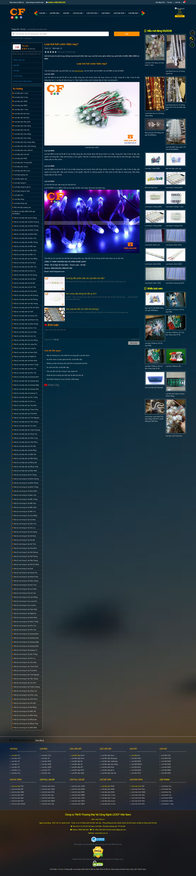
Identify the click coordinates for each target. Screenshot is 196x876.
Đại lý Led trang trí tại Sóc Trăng (25, 654)
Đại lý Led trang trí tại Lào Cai (25, 593)
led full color (79, 71)
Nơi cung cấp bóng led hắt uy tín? (81, 294)
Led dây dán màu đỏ (21, 154)
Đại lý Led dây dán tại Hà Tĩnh (25, 287)
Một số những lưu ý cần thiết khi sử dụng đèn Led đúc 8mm (68, 355)
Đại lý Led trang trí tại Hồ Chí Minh (26, 564)
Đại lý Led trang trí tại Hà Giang (25, 532)
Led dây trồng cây (20, 203)
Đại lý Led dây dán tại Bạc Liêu (25, 238)
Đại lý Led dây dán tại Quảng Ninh (26, 389)
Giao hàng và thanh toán (35, 2)
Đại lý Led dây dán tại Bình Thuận (26, 230)
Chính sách (142, 869)
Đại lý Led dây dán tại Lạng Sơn (25, 344)
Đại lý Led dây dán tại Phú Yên (25, 373)
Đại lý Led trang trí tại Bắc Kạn (25, 503)
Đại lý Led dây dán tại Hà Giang (25, 275)
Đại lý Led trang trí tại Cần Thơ (25, 524)
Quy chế (133, 869)
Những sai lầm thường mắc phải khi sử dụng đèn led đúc (67, 363)
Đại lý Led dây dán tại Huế (23, 311)
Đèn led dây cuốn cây (173, 168)
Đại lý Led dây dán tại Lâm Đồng (26, 340)
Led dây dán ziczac (21, 166)
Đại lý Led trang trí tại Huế (23, 568)
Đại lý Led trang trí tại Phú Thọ (25, 626)
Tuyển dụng (17, 76)
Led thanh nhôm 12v (152, 245)
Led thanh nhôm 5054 (153, 264)
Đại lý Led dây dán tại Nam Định (25, 352)
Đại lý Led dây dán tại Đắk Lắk (25, 454)
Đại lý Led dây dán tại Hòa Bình (25, 291)
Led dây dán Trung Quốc (23, 162)
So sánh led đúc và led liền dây (58, 367)
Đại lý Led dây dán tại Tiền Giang (26, 422)
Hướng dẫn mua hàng (72, 869)
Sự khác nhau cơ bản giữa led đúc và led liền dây (64, 359)
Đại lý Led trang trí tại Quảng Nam (26, 638)
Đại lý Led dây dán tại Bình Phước (26, 226)
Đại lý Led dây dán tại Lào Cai (25, 336)
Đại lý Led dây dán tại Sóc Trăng (26, 397)
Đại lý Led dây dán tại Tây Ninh (25, 405)
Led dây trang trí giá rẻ (22, 187)
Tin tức (169, 2)
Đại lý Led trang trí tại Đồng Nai (25, 719)
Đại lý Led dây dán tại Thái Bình (25, 413)
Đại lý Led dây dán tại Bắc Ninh (25, 250)
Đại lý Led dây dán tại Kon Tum (25, 328)
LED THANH (165, 779)
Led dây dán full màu (21, 118)
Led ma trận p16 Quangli (154, 387)
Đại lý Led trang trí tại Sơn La (24, 658)
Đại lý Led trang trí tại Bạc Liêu (25, 495)
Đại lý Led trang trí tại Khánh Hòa (26, 577)
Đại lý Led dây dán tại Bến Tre (25, 254)
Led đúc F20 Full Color (174, 436)
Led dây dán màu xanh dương (25, 146)
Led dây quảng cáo (21, 175)
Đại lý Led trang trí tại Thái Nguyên (26, 674)
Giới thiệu (53, 869)
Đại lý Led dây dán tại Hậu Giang (26, 303)
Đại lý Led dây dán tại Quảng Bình (26, 377)
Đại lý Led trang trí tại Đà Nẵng (25, 707)
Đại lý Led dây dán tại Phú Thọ (25, 369)
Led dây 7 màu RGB (152, 168)
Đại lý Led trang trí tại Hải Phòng (26, 556)
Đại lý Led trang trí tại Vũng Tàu (25, 691)
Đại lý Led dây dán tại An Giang (25, 218)
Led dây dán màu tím (21, 130)
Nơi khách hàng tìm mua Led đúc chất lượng (63, 379)
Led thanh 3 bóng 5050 (153, 226)
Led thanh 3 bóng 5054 (174, 187)
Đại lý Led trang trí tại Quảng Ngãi (26, 642)
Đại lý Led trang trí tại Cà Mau (25, 519)
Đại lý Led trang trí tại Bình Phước (26, 483)
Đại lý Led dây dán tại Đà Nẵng (25, 450)
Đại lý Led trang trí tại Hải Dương (26, 552)
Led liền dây (75, 755)
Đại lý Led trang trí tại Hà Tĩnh (25, 544)
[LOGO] (17, 12)
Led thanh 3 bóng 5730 (174, 226)
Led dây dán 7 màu (21, 109)
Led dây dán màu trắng (22, 134)
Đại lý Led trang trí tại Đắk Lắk (25, 711)
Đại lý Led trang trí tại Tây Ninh (25, 662)
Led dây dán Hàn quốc (22, 122)
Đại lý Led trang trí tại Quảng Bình (26, 634)
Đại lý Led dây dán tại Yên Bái (25, 446)
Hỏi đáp (16, 70)
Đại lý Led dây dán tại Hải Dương (26, 295)
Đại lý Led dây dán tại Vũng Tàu (25, 434)
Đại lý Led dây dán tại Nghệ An (25, 356)
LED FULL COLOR (47, 779)
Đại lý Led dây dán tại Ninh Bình (25, 360)
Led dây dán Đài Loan (22, 171)
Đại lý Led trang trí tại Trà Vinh (25, 683)
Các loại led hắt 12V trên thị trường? (82, 309)
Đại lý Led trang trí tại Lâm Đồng (26, 597)
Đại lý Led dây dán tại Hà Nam (25, 279)
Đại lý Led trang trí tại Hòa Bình (25, 548)
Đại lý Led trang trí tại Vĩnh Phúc (25, 699)
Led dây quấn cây (20, 179)
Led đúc (14, 755)
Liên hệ (177, 2)
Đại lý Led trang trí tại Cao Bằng (25, 515)
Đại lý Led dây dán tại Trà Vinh (25, 426)
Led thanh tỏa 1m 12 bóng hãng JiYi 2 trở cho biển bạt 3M (175, 107)
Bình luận (56, 48)
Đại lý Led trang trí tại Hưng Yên (25, 573)
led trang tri (28, 38)
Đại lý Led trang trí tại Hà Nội (24, 540)
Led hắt (134, 755)
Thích (46, 48)
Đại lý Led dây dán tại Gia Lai (24, 271)
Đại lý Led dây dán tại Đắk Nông (25, 458)
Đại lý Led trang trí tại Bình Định (25, 491)
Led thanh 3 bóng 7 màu (174, 207)
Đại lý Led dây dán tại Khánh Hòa (26, 320)
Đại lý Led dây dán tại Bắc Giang (26, 242)
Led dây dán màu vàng (22, 138)
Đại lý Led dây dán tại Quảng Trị (25, 393)
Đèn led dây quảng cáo (22, 207)
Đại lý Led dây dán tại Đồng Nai (25, 462)
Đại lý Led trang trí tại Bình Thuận (26, 487)
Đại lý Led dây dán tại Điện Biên (25, 471)
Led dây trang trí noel (22, 191)
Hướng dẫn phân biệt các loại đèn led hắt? (85, 278)
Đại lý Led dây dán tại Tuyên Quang (27, 430)
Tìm (126, 34)
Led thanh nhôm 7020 (153, 283)
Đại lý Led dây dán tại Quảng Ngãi (26, 385)
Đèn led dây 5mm (151, 187)
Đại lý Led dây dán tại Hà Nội (24, 283)
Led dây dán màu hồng (22, 126)
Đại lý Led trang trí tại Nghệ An (25, 613)
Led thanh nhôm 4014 (174, 245)
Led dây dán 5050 (20, 105)
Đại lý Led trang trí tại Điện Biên (25, 727)
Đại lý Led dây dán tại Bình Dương (26, 222)
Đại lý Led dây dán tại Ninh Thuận (26, 364)
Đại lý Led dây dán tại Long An (25, 348)
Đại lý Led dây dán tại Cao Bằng (25, 258)
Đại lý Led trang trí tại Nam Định (25, 609)
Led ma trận (15, 786)
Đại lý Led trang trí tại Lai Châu (25, 589)
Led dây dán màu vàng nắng (24, 142)
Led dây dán (105, 786)
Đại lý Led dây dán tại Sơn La (24, 401)
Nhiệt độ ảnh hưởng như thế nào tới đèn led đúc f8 (65, 375)
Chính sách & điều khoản (22, 81)
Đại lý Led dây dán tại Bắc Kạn (25, 246)
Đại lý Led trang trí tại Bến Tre (25, 511)
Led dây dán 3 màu (21, 97)
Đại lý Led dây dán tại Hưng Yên (25, 316)
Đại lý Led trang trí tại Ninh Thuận (26, 621)
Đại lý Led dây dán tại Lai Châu (25, 332)
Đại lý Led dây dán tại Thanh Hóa (26, 409)
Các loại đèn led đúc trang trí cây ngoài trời (62, 371)
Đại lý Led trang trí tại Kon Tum (25, 585)
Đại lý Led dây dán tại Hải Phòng (26, 299)
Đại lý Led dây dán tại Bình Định (25, 234)
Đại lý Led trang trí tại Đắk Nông (25, 715)
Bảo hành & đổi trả (88, 869)
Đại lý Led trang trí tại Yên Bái (25, 703)
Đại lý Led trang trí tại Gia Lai (24, 528)
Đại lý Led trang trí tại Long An (25, 605)
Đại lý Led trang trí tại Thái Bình (25, 670)
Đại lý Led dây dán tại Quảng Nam (26, 381)
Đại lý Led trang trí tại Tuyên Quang (27, 687)
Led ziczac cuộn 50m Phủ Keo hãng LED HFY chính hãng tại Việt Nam (154, 419)
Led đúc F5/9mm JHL (173, 366)
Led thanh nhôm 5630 (174, 264)
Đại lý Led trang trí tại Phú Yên (25, 630)
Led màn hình (136, 786)
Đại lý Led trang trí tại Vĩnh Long (25, 695)
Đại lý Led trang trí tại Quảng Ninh (26, 646)
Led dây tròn (18, 195)
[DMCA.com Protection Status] (98, 852)
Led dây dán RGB (20, 158)
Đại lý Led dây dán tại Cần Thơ (25, 267)
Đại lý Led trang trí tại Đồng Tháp (26, 723)
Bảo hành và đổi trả (17, 2)
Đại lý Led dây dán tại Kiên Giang (26, 324)
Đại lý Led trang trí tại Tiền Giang (26, 679)
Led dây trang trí (20, 183)
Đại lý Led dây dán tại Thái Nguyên (26, 418)
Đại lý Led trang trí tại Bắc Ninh (25, 507)
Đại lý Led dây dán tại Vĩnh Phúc (26, 442)
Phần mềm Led (19, 60)
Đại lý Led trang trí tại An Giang (25, 475)
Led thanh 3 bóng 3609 (153, 207)
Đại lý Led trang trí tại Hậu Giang (26, 560)
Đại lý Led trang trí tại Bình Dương (26, 479)
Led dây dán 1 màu (21, 93)
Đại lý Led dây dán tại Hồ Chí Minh (26, 307)
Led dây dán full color (22, 113)
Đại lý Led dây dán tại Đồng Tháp (26, 466)
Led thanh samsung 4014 (175, 283)
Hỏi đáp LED (160, 2)
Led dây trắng (19, 199)
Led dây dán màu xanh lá (23, 150)
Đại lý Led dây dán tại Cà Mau (25, 263)
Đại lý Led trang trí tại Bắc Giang (26, 499)
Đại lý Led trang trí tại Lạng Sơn (25, 601)
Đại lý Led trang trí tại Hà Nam (25, 536)
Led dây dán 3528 (20, 101)
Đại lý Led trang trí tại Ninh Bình (25, 617)
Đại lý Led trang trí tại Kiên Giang (26, 581)
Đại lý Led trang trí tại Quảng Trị (25, 650)
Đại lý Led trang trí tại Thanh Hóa (26, 666)
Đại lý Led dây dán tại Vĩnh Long (26, 438)
